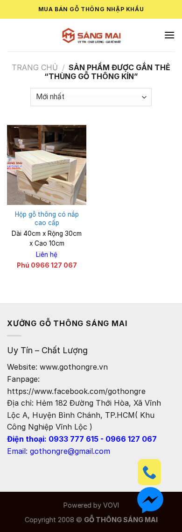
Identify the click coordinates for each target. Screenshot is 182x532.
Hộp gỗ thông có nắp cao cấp (47, 218)
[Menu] (169, 34)
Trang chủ (35, 67)
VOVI (111, 505)
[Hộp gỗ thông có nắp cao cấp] (46, 164)
